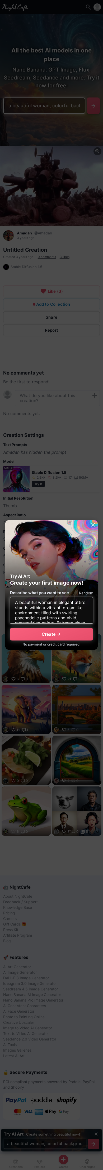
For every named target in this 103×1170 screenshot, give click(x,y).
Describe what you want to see (39, 592)
